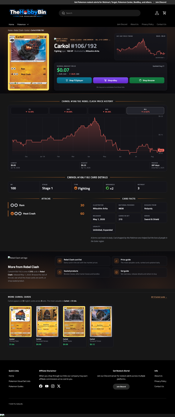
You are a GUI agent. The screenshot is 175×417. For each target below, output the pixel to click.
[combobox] (100, 13)
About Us (134, 24)
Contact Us (161, 24)
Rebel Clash (18, 30)
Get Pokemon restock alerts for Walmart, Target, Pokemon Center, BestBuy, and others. (113, 2)
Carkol (27, 30)
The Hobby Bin (18, 404)
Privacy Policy (148, 24)
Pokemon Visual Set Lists (19, 381)
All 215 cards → (103, 39)
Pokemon (21, 24)
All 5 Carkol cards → (159, 297)
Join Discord (161, 2)
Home (11, 24)
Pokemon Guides (16, 386)
